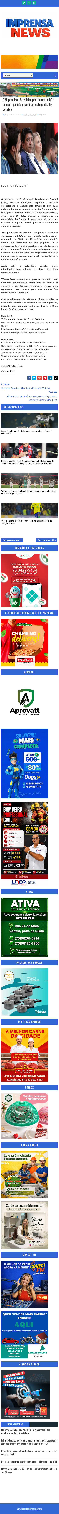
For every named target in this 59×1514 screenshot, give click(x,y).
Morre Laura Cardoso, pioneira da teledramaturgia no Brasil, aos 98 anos (29, 1470)
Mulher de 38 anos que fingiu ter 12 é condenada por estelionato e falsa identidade (25, 1431)
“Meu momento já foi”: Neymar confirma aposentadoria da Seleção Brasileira (26, 522)
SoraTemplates (23, 1508)
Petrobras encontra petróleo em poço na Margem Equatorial (29, 1461)
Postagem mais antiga (47, 540)
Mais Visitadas (15, 1424)
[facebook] (29, 3)
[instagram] (34, 3)
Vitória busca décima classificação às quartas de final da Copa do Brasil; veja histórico (29, 492)
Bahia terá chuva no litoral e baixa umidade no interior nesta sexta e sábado (29, 1452)
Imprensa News (36, 1508)
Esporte (42, 114)
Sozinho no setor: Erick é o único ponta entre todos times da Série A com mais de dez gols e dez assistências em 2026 (27, 462)
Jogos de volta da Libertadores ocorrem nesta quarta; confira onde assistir (28, 432)
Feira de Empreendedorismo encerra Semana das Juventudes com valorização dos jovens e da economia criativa (29, 1442)
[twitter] (24, 3)
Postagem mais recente (12, 540)
